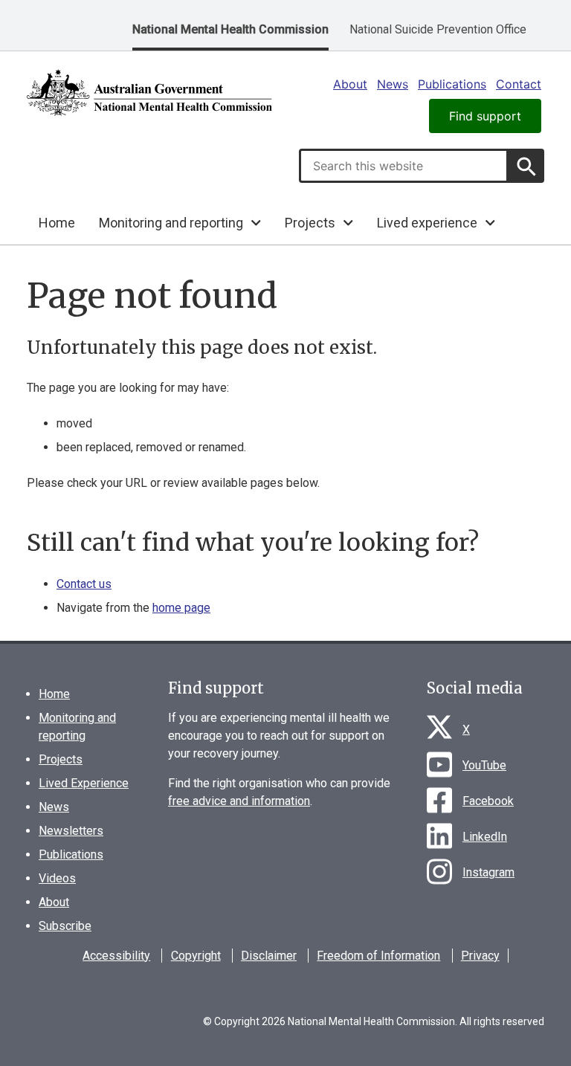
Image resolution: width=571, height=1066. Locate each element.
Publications (452, 84)
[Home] (149, 92)
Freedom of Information (378, 956)
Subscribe (65, 926)
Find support (485, 116)
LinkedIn (484, 837)
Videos (57, 878)
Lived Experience (84, 783)
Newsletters (71, 831)
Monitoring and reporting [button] (171, 222)
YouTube (484, 765)
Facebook (488, 801)
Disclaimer (269, 956)
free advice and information (239, 801)
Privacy (480, 956)
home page (181, 608)
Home (57, 222)
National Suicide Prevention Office (437, 29)
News (392, 84)
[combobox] (404, 166)
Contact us (84, 584)
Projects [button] (310, 222)
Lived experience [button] (427, 222)
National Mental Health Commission (230, 29)
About (350, 84)
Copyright (196, 956)
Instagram (488, 872)
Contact (518, 84)
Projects (61, 759)
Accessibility (116, 956)
